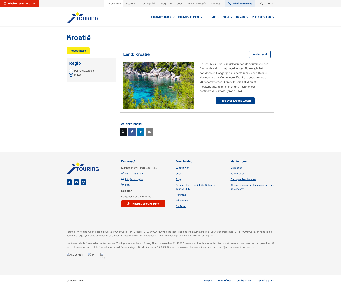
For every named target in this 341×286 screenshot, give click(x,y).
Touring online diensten (243, 179)
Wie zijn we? (182, 167)
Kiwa (103, 257)
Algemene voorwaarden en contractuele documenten (252, 187)
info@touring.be (134, 179)
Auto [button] (213, 16)
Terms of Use (224, 280)
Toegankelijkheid (265, 280)
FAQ (127, 185)
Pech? (19, 3)
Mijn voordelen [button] (261, 16)
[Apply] (261, 3)
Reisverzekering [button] (188, 16)
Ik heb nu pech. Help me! (145, 203)
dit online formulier (206, 243)
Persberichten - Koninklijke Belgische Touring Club (196, 187)
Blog (178, 179)
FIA (92, 257)
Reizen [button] (240, 16)
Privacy (208, 280)
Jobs (178, 173)
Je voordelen (238, 173)
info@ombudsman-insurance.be (236, 247)
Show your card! (75, 257)
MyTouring (236, 167)
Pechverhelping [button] (161, 16)
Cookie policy (244, 280)
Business (181, 194)
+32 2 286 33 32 (134, 173)
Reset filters (78, 50)
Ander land (260, 54)
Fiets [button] (226, 16)
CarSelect (181, 206)
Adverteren (182, 200)
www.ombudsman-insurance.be (197, 247)
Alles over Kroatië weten (235, 100)
